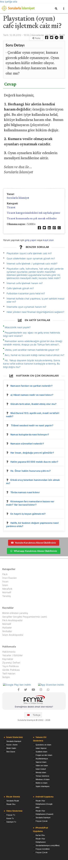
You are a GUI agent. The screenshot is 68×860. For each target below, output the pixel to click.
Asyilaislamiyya (42, 759)
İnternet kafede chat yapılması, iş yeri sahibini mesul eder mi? (35, 300)
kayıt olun (48, 240)
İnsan (5, 581)
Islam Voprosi (41, 748)
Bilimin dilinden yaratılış (15, 613)
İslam (5, 585)
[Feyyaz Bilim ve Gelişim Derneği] (34, 700)
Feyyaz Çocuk (42, 821)
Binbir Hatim (11, 748)
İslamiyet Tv (11, 822)
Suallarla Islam (41, 752)
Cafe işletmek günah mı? (20, 288)
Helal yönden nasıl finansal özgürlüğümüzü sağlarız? (35, 312)
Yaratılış (6, 596)
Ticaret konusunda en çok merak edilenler (32, 218)
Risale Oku (10, 804)
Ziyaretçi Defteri (11, 662)
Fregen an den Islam (44, 755)
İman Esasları (9, 577)
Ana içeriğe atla (8, 1)
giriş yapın (30, 240)
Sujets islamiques (43, 786)
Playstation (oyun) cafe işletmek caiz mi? (29, 253)
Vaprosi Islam (41, 762)
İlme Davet (10, 752)
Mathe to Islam (41, 783)
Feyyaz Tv (10, 815)
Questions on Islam (43, 745)
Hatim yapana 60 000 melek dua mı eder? (34, 461)
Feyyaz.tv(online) (43, 849)
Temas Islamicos (42, 776)
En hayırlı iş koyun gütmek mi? (28, 513)
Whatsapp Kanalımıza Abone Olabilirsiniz (35, 550)
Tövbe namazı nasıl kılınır (25, 492)
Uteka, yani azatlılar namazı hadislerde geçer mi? (32, 349)
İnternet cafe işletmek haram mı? (25, 283)
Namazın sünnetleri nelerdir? (27, 443)
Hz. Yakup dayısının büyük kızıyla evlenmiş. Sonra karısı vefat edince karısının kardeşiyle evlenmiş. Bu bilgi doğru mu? (31, 363)
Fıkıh (4, 574)
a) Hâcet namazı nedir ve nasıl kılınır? (31, 394)
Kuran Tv (10, 818)
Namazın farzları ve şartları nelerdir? (31, 385)
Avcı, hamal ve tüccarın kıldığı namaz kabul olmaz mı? (34, 355)
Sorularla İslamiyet (18, 197)
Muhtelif (6, 592)
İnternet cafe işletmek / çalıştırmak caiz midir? (32, 263)
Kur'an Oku (40, 835)
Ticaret (11, 207)
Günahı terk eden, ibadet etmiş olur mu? (33, 404)
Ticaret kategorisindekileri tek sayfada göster (33, 212)
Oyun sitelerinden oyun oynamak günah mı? (31, 258)
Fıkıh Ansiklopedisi (12, 620)
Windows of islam (43, 779)
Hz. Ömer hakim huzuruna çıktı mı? (30, 470)
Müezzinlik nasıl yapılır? (18, 327)
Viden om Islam (42, 766)
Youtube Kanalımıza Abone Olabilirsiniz (35, 542)
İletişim (6, 677)
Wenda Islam (41, 772)
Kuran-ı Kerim (11, 745)
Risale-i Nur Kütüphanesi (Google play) (44, 804)
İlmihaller (7, 631)
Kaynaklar (7, 659)
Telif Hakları (8, 673)
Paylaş (37, 38)
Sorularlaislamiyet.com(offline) (48, 845)
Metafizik (7, 588)
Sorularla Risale (12, 801)
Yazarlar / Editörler (12, 655)
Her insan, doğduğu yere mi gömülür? (32, 452)
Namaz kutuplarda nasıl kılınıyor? (29, 434)
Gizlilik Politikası (11, 669)
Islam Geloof (41, 769)
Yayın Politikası (10, 666)
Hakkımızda (8, 651)
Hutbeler (7, 627)
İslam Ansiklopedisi (12, 634)
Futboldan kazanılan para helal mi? (26, 293)
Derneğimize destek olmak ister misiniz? (34, 706)
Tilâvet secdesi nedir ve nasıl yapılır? (31, 425)
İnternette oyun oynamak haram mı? (26, 306)
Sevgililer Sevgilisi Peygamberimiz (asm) (24, 616)
